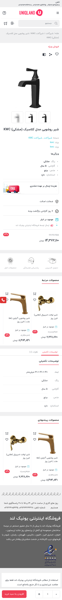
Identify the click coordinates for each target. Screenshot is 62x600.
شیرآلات (49, 33)
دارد (43, 174)
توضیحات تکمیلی (50, 352)
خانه (57, 33)
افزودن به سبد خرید (14, 594)
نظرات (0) (33, 352)
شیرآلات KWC (37, 33)
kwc (52, 142)
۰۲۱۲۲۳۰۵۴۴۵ (11, 507)
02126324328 (25, 5)
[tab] (50, 352)
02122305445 (39, 5)
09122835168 (53, 5)
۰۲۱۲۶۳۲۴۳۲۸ (26, 507)
